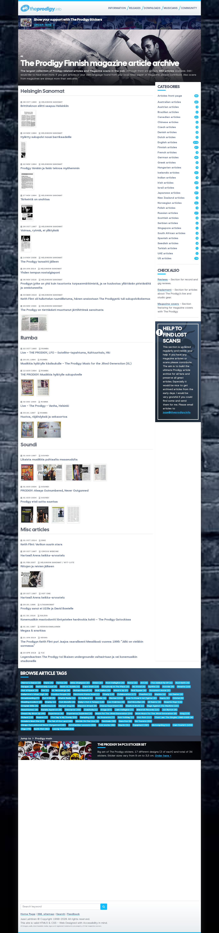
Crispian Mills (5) (29, 706)
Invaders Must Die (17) (32, 721)
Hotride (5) (168, 686)
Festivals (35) (109, 721)
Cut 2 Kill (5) (48, 698)
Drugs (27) (106, 709)
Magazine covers (168, 303)
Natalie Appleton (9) (51, 709)
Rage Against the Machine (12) (162, 706)
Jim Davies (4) (176, 694)
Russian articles (178, 213)
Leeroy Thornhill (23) (63, 729)
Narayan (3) (27, 686)
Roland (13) (27, 717)
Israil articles (178, 187)
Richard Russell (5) (82, 690)
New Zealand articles (178, 197)
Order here (43, 25)
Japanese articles (178, 192)
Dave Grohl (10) (91, 686)
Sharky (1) (50, 702)
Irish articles (178, 182)
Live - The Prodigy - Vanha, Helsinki (45, 406)
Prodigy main (43, 738)
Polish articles (178, 208)
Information (117, 8)
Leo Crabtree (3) (116, 702)
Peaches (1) (145, 694)
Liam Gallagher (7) (124, 709)
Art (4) (144, 682)
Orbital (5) (178, 698)
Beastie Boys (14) (173, 702)
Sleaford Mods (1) (135, 706)
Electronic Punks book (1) (86, 694)
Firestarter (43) (72, 709)
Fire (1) (44, 690)
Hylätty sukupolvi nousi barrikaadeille (46, 137)
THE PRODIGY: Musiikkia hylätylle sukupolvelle (51, 374)
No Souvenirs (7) (106, 717)
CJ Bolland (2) (85, 698)
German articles (178, 157)
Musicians (171, 8)
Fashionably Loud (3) (46, 686)
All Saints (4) (154, 702)
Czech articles (178, 127)
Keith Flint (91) (41, 729)
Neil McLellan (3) (136, 702)
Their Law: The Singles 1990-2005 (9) (174, 717)
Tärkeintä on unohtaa (35, 199)
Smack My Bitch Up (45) (33, 713)
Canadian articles (178, 117)
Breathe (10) (183, 686)
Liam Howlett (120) (182, 725)
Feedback (73, 914)
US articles (178, 258)
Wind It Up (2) (121, 690)
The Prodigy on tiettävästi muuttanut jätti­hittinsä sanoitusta (62, 310)
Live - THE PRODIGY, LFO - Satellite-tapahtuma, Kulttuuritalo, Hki (65, 353)
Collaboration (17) (127, 694)
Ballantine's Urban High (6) (34, 694)
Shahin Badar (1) (67, 698)
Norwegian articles (178, 203)
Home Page (28, 914)
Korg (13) (184, 713)
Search (60, 914)
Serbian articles (178, 223)
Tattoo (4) (62, 682)
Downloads (152, 8)
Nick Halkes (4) (102, 690)
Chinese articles (178, 122)
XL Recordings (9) (61, 690)
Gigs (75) (26, 729)
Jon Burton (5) (170, 709)
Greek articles (178, 162)
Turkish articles (178, 248)
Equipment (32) (140, 725)
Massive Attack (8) (87, 706)
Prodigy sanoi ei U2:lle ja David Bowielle (47, 608)
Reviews (163, 279)
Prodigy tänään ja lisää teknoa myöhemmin (50, 168)
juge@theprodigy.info (176, 412)
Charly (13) (108, 694)
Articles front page (178, 95)
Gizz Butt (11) (144, 717)
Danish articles (178, 132)
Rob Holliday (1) (126, 717)
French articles (178, 152)
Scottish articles (178, 218)
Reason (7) (41, 717)
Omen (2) (97, 682)
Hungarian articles (178, 167)
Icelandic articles (178, 172)
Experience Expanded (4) (79, 713)
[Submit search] (103, 907)
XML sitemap (45, 914)
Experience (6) (56, 713)
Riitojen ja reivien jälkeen (37, 566)
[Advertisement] (109, 806)
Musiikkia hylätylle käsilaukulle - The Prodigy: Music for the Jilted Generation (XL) (76, 363)
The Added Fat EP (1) (161, 682)
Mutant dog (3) (66, 706)
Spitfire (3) (153, 686)
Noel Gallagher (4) (115, 682)
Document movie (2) (160, 690)
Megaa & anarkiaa (33, 630)
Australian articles (178, 102)
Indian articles (178, 177)
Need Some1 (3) (29, 709)
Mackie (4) (160, 694)
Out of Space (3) (29, 690)
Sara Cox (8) (125, 721)
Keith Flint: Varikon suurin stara (41, 544)
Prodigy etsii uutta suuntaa (39, 502)
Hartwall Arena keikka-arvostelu (43, 555)
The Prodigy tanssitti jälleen (40, 262)
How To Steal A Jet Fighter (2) (141, 698)
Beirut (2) (132, 682)
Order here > (163, 755)
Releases (135, 8)
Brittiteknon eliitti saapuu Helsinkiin (45, 106)
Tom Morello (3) (67, 702)
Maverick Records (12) (148, 709)
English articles (178, 142)
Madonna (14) (48, 706)
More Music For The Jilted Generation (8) (156, 713)
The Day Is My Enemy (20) (64, 717)
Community (189, 8)
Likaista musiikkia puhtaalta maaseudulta (49, 459)
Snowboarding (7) (30, 698)
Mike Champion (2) (80, 682)
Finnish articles (178, 147)
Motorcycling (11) (160, 725)
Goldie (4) (101, 698)
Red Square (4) (138, 690)
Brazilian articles (178, 112)
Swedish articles (178, 243)
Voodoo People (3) (60, 694)
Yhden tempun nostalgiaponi (40, 272)
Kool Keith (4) (182, 682)
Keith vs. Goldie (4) (69, 686)
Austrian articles (178, 107)
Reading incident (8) (31, 702)
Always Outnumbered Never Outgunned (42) (43, 725)
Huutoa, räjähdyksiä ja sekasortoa (44, 417)
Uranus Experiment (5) (111, 706)
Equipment (165, 289)
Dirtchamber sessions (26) (82, 725)
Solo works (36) (107, 725)
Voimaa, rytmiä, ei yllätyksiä (40, 230)
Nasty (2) (164, 698)
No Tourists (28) (143, 721)
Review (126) (116, 698)
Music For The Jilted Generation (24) (114, 713)
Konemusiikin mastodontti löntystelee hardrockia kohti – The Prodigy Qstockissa (76, 619)
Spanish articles (178, 238)
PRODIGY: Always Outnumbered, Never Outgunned (54, 490)
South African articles (178, 233)
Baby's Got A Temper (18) (91, 702)
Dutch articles (178, 137)
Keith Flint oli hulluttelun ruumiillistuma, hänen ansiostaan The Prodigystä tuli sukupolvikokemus (85, 299)
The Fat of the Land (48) (60, 721)
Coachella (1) (90, 709)
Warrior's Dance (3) (30, 682)
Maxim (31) (124, 725)
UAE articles (178, 253)
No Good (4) (139, 686)
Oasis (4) (48, 682)
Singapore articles (178, 228)
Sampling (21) (87, 717)
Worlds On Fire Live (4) (87, 721)
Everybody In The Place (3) (115, 686)
